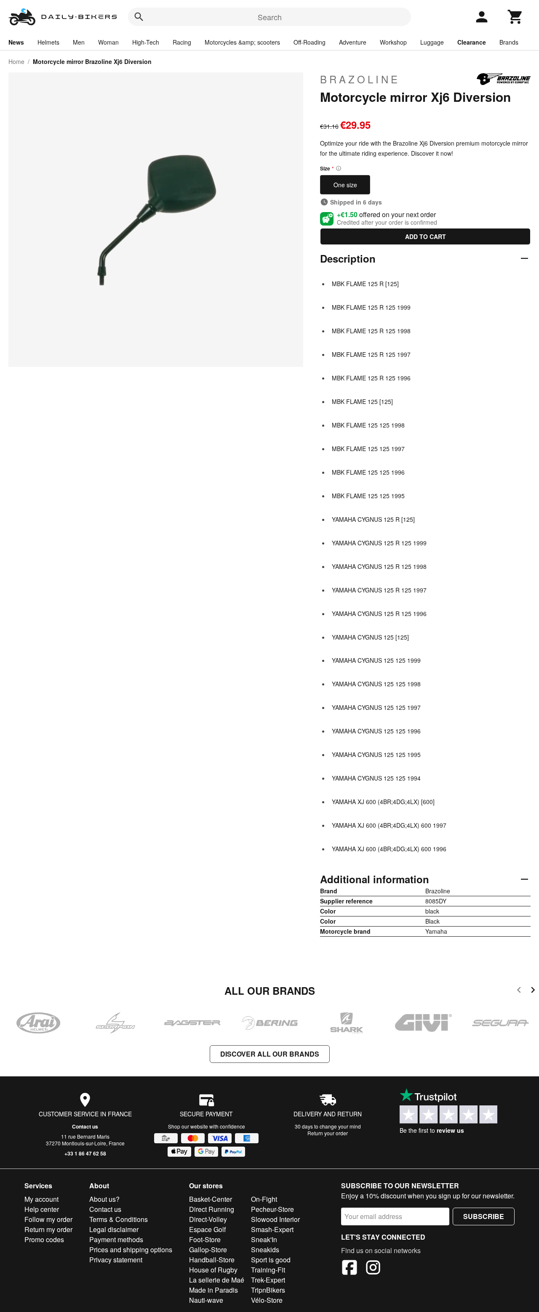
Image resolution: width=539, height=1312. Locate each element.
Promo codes (44, 1239)
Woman (108, 42)
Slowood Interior (275, 1219)
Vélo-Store (267, 1300)
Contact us (85, 1126)
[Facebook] (349, 1268)
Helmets (48, 42)
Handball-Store (212, 1259)
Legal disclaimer (114, 1229)
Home (16, 61)
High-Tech (145, 42)
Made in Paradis (213, 1290)
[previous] (519, 991)
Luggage (432, 42)
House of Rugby (213, 1270)
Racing (182, 42)
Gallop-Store (208, 1249)
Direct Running (211, 1209)
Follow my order (48, 1219)
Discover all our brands (269, 1054)
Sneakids (265, 1249)
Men (79, 42)
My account (41, 1199)
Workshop (393, 42)
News (16, 42)
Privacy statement (115, 1259)
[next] (533, 991)
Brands (508, 42)
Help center (41, 1209)
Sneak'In (264, 1239)
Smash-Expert (272, 1229)
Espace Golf (207, 1229)
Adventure (352, 42)
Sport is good (271, 1259)
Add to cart (425, 236)
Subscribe (483, 1216)
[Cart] (515, 16)
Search (270, 16)
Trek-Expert (268, 1280)
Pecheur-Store (272, 1209)
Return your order (327, 1133)
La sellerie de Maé (216, 1280)
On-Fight (264, 1199)
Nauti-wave (206, 1300)
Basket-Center (210, 1199)
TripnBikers (268, 1290)
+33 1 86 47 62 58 (85, 1153)
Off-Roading (310, 42)
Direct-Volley (208, 1219)
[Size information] (339, 168)
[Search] (139, 17)
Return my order (48, 1229)
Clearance (471, 42)
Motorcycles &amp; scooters (242, 42)
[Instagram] (373, 1268)
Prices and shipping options (130, 1249)
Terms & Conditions (118, 1219)
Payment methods (116, 1239)
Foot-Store (205, 1239)
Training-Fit (268, 1270)
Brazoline (360, 79)
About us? (104, 1199)
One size (345, 185)
